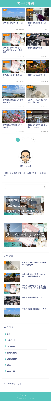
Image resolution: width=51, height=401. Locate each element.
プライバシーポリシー (23, 395)
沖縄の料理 (12, 353)
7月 (8, 334)
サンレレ (11, 346)
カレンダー (12, 340)
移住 (9, 365)
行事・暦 (11, 371)
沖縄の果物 (12, 359)
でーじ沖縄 (25, 3)
